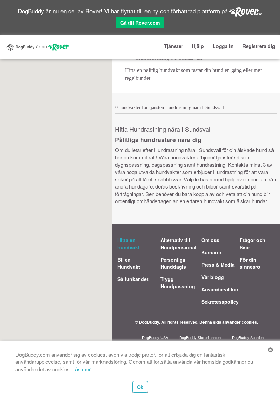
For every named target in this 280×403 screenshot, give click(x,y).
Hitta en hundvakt (128, 244)
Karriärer (211, 252)
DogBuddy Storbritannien (200, 337)
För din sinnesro (250, 263)
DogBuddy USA (155, 337)
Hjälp (198, 46)
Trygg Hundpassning (177, 283)
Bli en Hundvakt (128, 263)
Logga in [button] (223, 46)
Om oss (210, 240)
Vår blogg (212, 277)
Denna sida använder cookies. (228, 322)
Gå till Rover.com (140, 22)
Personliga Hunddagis (173, 263)
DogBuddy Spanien (248, 337)
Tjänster (173, 46)
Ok (140, 387)
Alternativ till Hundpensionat (178, 244)
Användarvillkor (219, 289)
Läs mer (81, 369)
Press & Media (218, 264)
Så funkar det (133, 279)
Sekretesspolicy (220, 301)
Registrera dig (258, 46)
